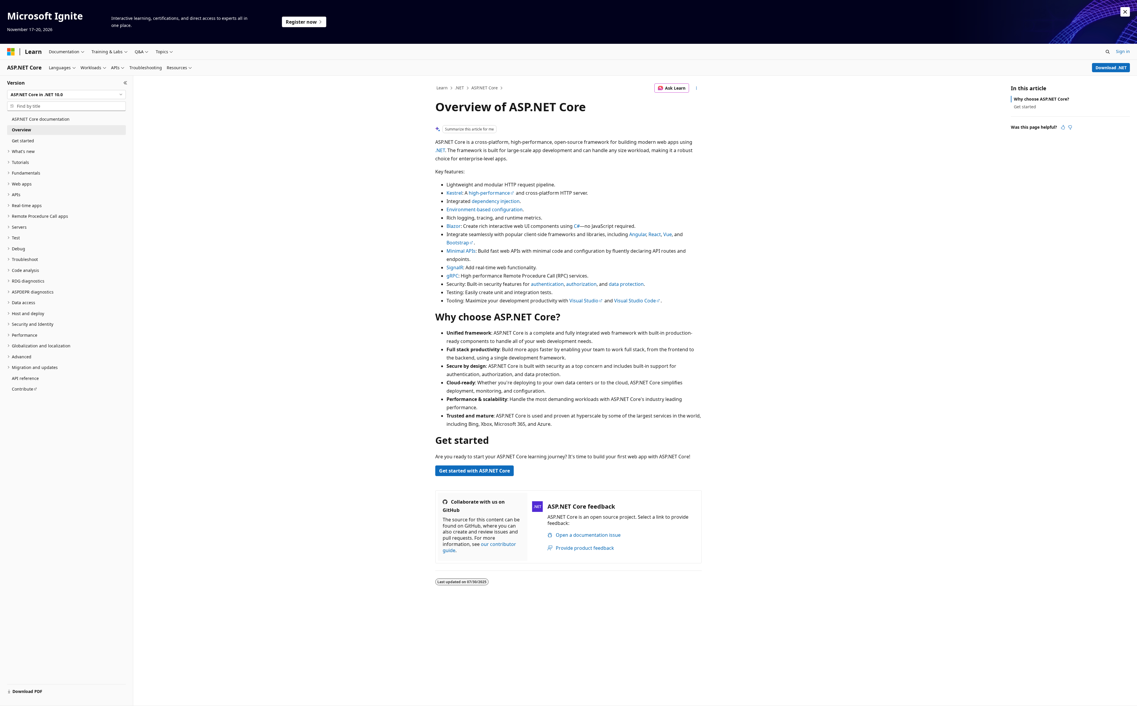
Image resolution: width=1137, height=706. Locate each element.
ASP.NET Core (484, 88)
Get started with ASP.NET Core (474, 471)
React (654, 234)
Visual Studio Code (635, 300)
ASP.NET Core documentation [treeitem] (41, 119)
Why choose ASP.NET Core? (1041, 99)
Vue (667, 234)
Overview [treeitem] (21, 130)
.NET (459, 88)
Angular (637, 234)
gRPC (452, 276)
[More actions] (696, 88)
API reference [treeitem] (25, 378)
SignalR (455, 267)
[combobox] (66, 94)
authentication (547, 284)
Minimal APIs (461, 251)
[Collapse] (125, 83)
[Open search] (1108, 51)
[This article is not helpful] (1070, 127)
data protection (626, 284)
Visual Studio (583, 300)
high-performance (489, 193)
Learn (442, 88)
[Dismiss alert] (1125, 12)
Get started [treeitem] (23, 141)
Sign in (1123, 51)
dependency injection (496, 201)
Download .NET (1111, 67)
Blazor (454, 226)
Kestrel (454, 193)
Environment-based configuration (485, 209)
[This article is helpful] (1063, 127)
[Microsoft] (11, 52)
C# (577, 226)
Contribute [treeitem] (22, 389)
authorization (581, 284)
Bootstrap (458, 242)
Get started (1025, 106)
